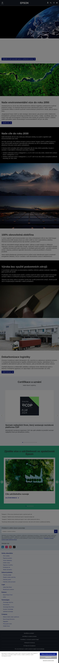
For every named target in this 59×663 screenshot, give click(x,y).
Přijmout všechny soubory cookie (48, 654)
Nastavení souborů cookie (48, 660)
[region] (29, 657)
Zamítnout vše (48, 657)
